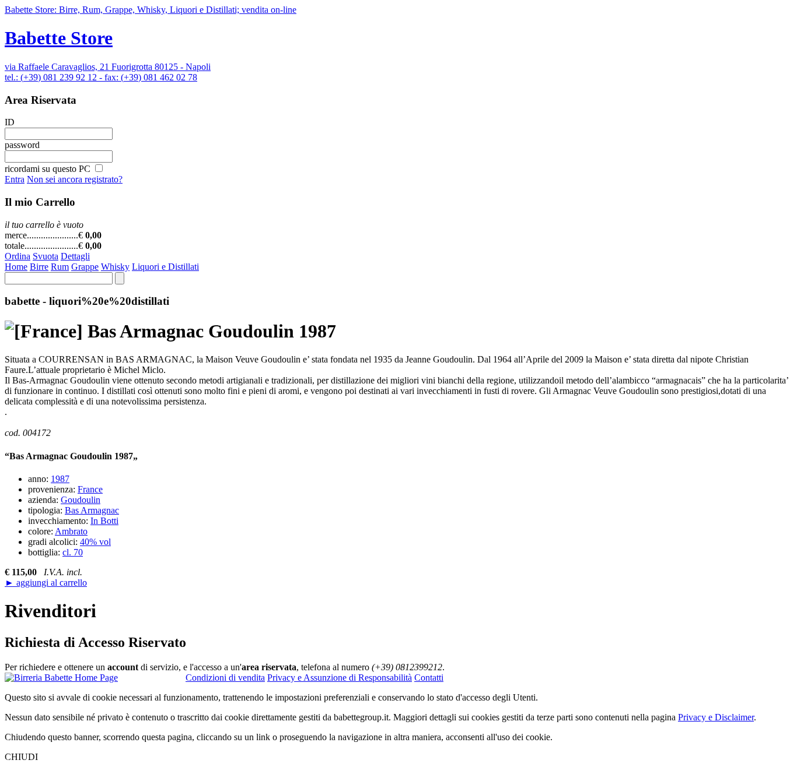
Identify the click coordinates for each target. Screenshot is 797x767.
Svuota (45, 256)
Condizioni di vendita (225, 677)
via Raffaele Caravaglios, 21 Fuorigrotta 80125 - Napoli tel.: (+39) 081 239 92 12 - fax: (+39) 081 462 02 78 (108, 72)
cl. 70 (72, 552)
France (90, 489)
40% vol (95, 542)
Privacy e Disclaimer (716, 717)
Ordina (17, 256)
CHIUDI (21, 757)
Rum (60, 267)
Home (16, 267)
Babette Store (59, 37)
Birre (39, 267)
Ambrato (71, 531)
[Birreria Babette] (61, 678)
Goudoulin (80, 500)
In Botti (104, 521)
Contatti (428, 677)
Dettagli (75, 256)
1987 (60, 479)
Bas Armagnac (92, 510)
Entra (15, 179)
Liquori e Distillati (165, 267)
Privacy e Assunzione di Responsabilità (339, 677)
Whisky (115, 267)
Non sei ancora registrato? (75, 179)
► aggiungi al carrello (46, 582)
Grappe (85, 267)
